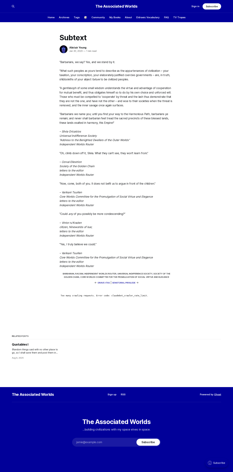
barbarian (68, 273)
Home (51, 17)
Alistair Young (77, 47)
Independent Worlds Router (100, 273)
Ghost (217, 394)
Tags (77, 17)
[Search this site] (13, 6)
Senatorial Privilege (123, 282)
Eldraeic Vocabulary (148, 17)
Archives (64, 17)
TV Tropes (179, 17)
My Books (114, 17)
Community (98, 17)
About (128, 17)
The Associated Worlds (116, 6)
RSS (123, 394)
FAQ (166, 17)
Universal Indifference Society (134, 273)
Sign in (195, 6)
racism (79, 273)
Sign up (112, 394)
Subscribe (212, 6)
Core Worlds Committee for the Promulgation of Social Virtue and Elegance (124, 277)
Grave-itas (104, 282)
